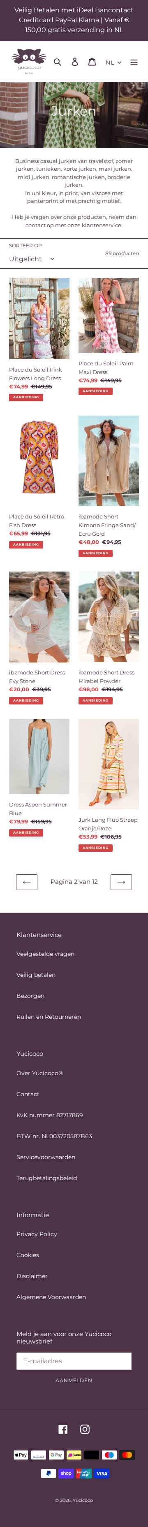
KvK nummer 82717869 (49, 1115)
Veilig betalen (36, 974)
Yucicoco (83, 1500)
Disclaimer (32, 1276)
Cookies (27, 1255)
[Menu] (134, 61)
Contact (27, 1094)
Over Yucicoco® (39, 1073)
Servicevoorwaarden (45, 1157)
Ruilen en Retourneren (48, 1016)
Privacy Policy (36, 1234)
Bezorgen (30, 995)
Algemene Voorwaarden (51, 1297)
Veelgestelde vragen (45, 954)
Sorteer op (25, 245)
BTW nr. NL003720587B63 (54, 1136)
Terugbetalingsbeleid (46, 1178)
